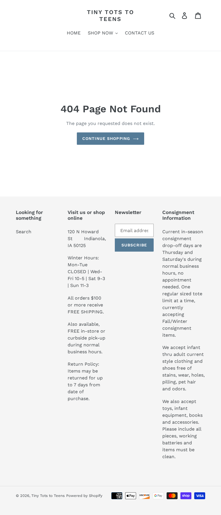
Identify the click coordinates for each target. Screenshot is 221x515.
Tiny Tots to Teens (110, 15)
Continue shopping (106, 138)
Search (23, 231)
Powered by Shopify (84, 495)
